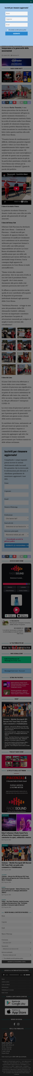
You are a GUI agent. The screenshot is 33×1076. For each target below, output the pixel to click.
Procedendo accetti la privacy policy (17, 30)
